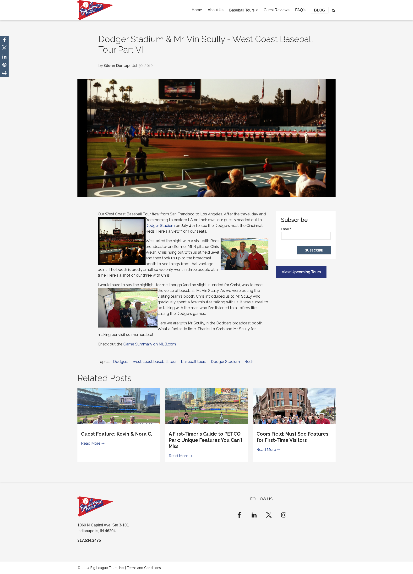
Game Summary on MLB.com (149, 344)
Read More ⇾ (92, 443)
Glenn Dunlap (117, 65)
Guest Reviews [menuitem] (276, 10)
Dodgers (120, 361)
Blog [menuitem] (319, 10)
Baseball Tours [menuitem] (242, 10)
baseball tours (193, 361)
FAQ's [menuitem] (300, 10)
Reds (249, 361)
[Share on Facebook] (4, 40)
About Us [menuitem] (215, 10)
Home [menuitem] (197, 10)
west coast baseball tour (155, 361)
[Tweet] (4, 48)
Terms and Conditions (144, 568)
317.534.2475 (89, 540)
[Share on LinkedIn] (4, 57)
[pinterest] (4, 65)
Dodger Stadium (160, 225)
